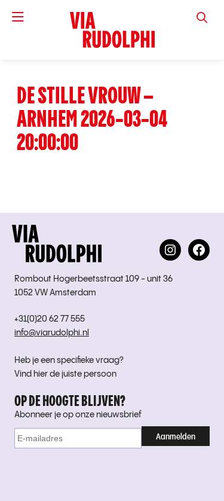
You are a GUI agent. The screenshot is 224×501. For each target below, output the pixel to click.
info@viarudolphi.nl (51, 333)
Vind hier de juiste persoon (65, 374)
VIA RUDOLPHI (112, 30)
